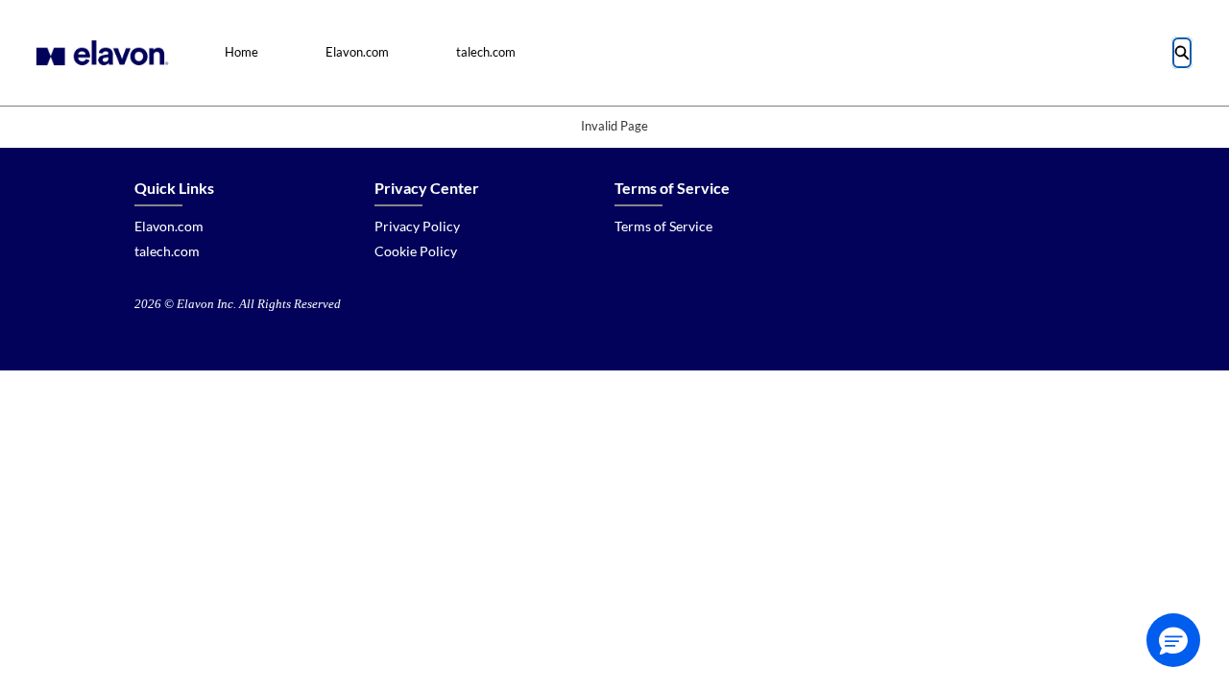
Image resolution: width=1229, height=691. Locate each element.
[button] (1173, 640)
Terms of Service (663, 226)
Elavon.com (357, 52)
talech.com (486, 52)
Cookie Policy (415, 251)
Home (241, 52)
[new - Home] (100, 53)
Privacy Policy (417, 226)
